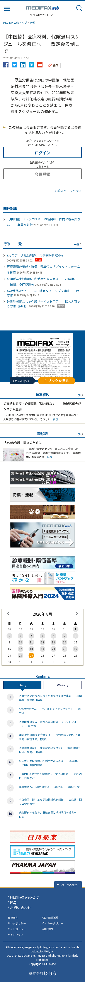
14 (64, 642)
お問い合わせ (20, 907)
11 (31, 642)
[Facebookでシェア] (5, 64)
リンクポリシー (17, 923)
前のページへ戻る (69, 191)
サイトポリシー (17, 929)
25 (31, 655)
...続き (54, 419)
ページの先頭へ (70, 885)
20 (53, 649)
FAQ (13, 902)
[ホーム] (42, 7)
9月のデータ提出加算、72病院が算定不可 (35, 255)
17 (20, 649)
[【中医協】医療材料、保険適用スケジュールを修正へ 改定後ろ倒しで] (31, 64)
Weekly (62, 685)
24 (20, 655)
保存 (55, 65)
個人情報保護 (50, 917)
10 (20, 642)
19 (42, 649)
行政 (32, 22)
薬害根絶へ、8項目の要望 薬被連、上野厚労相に (50, 787)
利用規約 (47, 929)
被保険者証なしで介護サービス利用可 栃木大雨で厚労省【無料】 (43, 303)
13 (53, 642)
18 (31, 649)
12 (42, 642)
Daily (22, 685)
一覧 (76, 244)
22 (75, 649)
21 (64, 649)
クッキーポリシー (52, 923)
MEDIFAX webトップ (15, 22)
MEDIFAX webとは (24, 897)
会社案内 (13, 917)
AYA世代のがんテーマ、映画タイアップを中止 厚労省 (43, 293)
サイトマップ (15, 934)
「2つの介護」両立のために (22, 442)
